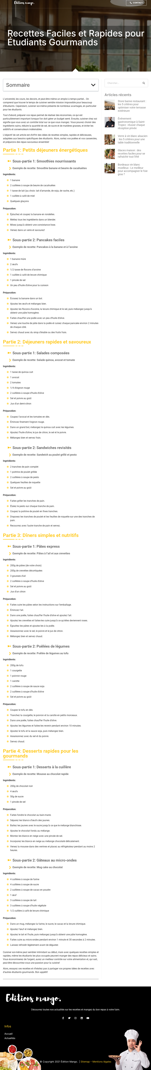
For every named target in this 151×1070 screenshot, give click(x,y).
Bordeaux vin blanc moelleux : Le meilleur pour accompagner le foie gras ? (133, 169)
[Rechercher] (144, 83)
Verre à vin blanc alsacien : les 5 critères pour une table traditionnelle (132, 139)
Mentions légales (101, 1061)
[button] (93, 84)
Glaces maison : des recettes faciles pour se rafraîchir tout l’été (131, 153)
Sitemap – (86, 1061)
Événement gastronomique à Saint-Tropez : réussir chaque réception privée (131, 123)
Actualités (9, 1038)
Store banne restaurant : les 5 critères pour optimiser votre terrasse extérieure (132, 106)
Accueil (8, 1033)
